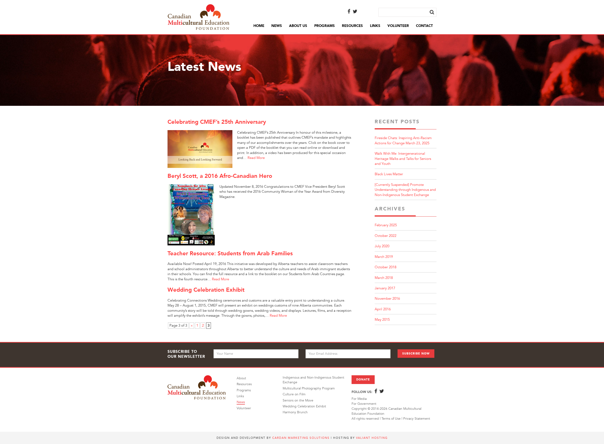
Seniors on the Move (298, 400)
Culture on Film (294, 394)
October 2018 (385, 267)
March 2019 (384, 257)
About (241, 378)
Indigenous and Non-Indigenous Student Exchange (313, 380)
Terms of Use (391, 419)
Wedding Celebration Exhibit (206, 289)
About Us (298, 26)
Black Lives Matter (389, 174)
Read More (256, 158)
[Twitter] (355, 11)
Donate (363, 379)
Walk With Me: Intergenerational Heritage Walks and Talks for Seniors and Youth (403, 158)
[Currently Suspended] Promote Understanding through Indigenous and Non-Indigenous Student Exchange (405, 190)
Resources (352, 26)
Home (258, 26)
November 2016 (387, 298)
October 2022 (385, 236)
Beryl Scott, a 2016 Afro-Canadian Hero (220, 175)
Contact (424, 26)
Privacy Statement (416, 419)
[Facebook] (349, 11)
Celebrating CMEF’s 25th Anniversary (217, 121)
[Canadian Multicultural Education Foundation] (198, 16)
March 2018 (384, 278)
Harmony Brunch (295, 412)
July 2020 (382, 246)
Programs (324, 26)
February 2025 (386, 225)
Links (375, 26)
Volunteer (398, 26)
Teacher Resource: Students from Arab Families (230, 253)
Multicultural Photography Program (309, 388)
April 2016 (383, 309)
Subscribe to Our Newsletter (186, 354)
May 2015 (382, 319)
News (276, 26)
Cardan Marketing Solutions (301, 438)
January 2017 (385, 288)
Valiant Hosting (372, 438)
